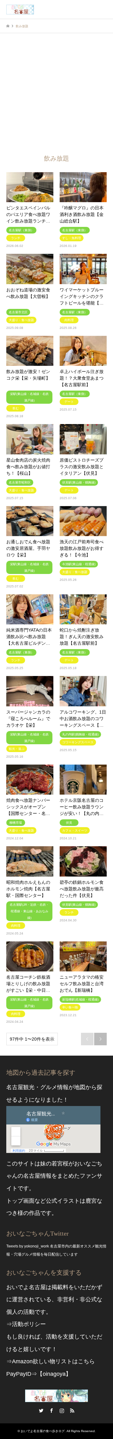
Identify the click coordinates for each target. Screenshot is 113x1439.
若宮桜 (59, 1163)
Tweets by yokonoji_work (27, 1246)
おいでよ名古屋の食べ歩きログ (43, 1431)
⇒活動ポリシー (26, 1324)
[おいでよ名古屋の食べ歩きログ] (20, 9)
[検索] (89, 9)
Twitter (41, 1410)
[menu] (103, 9)
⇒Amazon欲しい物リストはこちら (50, 1361)
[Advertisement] (56, 92)
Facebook (51, 1410)
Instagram (62, 1410)
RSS (72, 1410)
